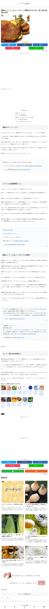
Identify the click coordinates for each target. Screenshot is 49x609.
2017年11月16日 (20, 244)
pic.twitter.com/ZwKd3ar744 (35, 166)
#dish (11, 230)
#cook (7, 230)
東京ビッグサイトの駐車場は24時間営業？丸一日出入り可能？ (8, 404)
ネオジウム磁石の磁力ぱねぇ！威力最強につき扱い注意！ (19, 393)
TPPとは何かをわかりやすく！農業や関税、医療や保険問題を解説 (41, 393)
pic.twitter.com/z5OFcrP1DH (29, 334)
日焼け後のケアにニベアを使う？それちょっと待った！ (30, 393)
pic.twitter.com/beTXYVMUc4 (21, 241)
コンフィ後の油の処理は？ (22, 119)
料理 (3, 413)
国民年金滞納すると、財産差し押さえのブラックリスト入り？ (8, 393)
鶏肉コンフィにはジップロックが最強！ (25, 117)
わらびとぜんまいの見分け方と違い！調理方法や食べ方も (14, 393)
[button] (45, 339)
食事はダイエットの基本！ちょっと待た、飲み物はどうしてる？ (30, 404)
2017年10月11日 (20, 318)
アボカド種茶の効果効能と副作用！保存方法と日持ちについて (19, 404)
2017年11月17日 (26, 169)
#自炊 (4, 230)
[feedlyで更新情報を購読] (12, 471)
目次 (23, 110)
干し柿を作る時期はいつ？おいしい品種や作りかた (14, 404)
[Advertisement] (24, 63)
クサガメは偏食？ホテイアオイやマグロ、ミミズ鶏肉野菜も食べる (3, 405)
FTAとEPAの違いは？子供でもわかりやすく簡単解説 (36, 392)
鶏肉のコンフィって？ (21, 113)
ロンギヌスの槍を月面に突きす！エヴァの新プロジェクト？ (25, 393)
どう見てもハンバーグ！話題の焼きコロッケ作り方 (3, 392)
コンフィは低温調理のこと (22, 115)
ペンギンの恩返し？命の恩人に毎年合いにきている (25, 404)
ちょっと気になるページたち (23, 121)
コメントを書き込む (24, 594)
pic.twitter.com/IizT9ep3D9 (39, 315)
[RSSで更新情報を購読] (36, 471)
